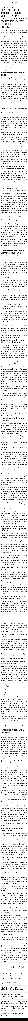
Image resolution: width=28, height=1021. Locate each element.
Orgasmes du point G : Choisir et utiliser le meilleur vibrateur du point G (13, 989)
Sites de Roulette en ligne (11, 978)
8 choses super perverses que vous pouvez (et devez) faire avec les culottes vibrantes (14, 1008)
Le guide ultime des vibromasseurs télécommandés (12, 983)
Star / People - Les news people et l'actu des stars (14, 2)
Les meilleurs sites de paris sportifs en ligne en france (11, 974)
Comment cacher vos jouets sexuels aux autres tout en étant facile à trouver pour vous (12, 996)
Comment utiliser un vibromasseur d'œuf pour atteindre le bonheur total (14, 1002)
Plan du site (14, 1019)
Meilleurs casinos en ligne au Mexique (12, 1014)
